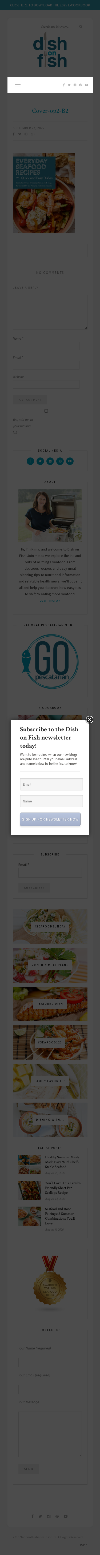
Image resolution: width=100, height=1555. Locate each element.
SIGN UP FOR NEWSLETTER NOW (50, 819)
